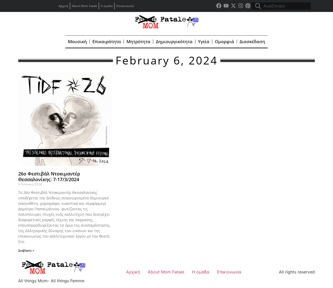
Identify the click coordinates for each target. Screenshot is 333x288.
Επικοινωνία (125, 6)
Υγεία (203, 41)
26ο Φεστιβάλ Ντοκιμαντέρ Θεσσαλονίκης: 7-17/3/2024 (49, 176)
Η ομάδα (107, 6)
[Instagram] (240, 5)
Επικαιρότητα (106, 41)
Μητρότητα (138, 41)
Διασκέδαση (252, 41)
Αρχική (63, 6)
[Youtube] (226, 5)
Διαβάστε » (26, 250)
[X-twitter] (233, 5)
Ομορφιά (224, 41)
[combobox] (281, 6)
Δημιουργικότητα (174, 41)
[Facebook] (218, 5)
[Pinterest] (248, 5)
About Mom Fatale (84, 6)
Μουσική (77, 41)
